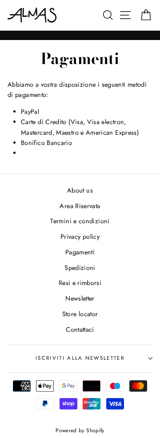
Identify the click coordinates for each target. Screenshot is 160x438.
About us (80, 190)
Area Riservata (80, 205)
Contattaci (80, 329)
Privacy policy (80, 236)
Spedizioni (80, 267)
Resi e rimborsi (80, 282)
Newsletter (80, 298)
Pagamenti (80, 252)
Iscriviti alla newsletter (80, 358)
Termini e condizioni (79, 221)
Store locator (80, 313)
